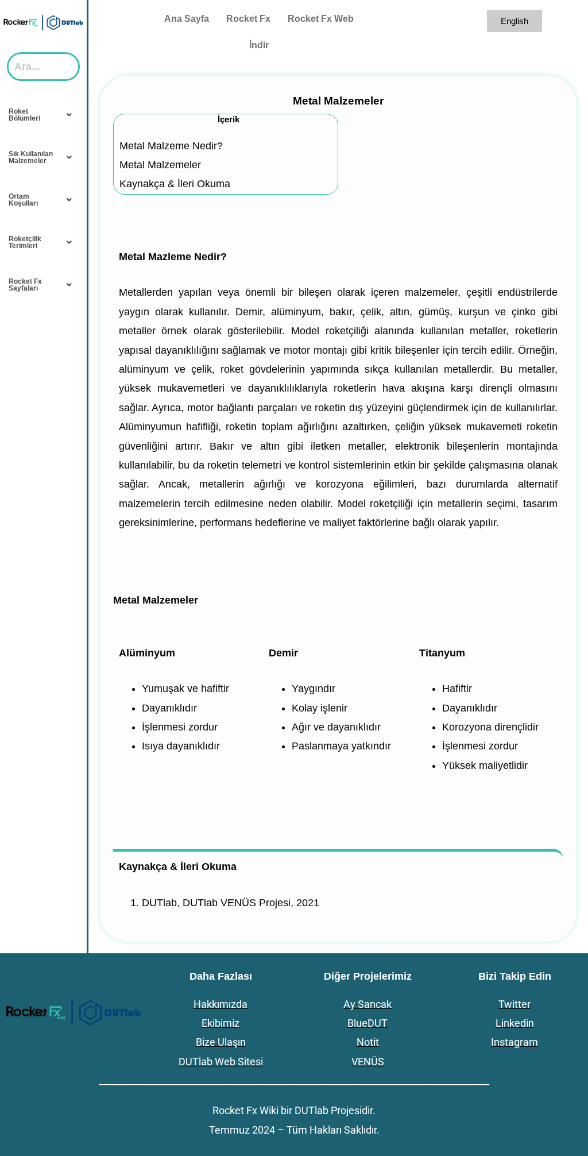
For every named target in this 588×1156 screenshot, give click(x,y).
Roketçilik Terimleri (25, 242)
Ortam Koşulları (23, 199)
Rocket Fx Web (321, 19)
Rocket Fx (248, 19)
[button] (43, 114)
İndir (259, 45)
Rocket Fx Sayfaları (25, 284)
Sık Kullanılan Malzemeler (31, 157)
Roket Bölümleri (24, 114)
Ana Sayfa (186, 19)
